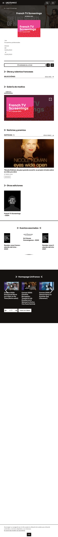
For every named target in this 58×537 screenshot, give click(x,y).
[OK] (29, 534)
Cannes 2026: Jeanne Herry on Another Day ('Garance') (45, 295)
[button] (50, 99)
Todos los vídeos (25, 310)
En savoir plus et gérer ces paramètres (14, 530)
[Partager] (48, 65)
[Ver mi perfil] (53, 3)
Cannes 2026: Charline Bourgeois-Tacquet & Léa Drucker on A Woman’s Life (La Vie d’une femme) (28, 298)
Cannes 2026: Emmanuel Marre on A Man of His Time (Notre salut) (11, 295)
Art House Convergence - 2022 (31, 239)
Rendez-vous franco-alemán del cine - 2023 (12, 247)
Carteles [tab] (8, 92)
